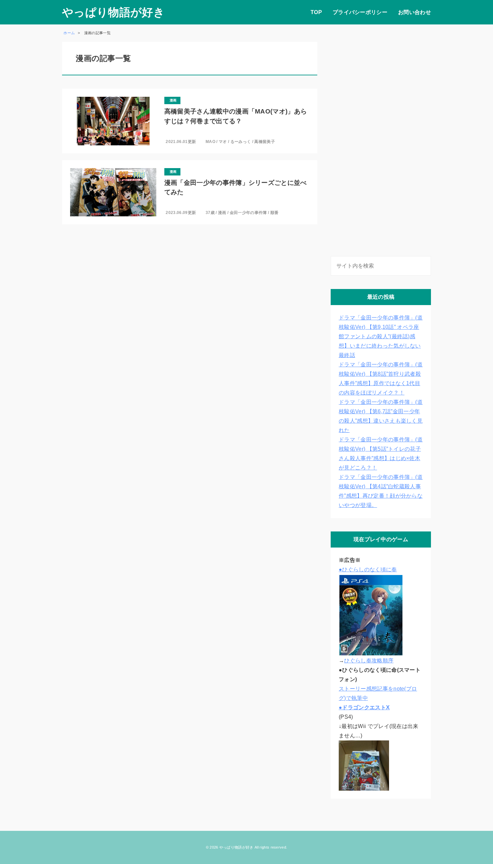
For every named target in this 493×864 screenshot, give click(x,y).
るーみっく (240, 141)
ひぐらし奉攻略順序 (368, 660)
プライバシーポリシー (360, 12)
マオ (223, 141)
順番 (274, 212)
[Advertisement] (381, 142)
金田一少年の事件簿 (248, 212)
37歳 (210, 212)
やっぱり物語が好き (113, 12)
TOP (316, 12)
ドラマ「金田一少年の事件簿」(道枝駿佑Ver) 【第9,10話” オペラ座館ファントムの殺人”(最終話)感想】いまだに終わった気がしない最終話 (381, 336)
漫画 (222, 212)
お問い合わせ (414, 12)
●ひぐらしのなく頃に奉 (368, 569)
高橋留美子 (264, 141)
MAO (210, 141)
